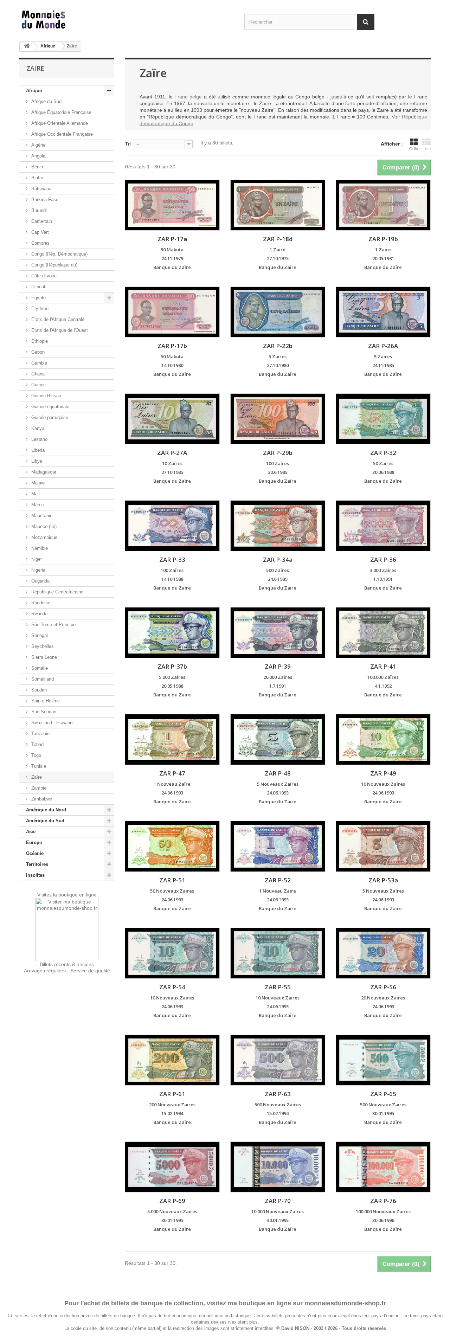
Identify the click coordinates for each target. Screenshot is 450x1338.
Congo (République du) (53, 265)
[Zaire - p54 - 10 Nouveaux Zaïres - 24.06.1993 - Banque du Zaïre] (172, 953)
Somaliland (42, 679)
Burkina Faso (44, 199)
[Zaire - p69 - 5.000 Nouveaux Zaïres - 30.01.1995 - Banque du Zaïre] (172, 1167)
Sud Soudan (43, 711)
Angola (37, 156)
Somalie (39, 668)
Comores (40, 243)
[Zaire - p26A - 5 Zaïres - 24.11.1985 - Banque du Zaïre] (383, 312)
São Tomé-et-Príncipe (53, 624)
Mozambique (43, 537)
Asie (31, 831)
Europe (34, 842)
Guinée (38, 384)
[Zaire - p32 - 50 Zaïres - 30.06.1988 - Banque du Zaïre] (383, 419)
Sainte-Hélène (45, 700)
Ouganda (40, 581)
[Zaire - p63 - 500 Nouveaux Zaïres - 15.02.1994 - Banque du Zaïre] (278, 1060)
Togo (35, 755)
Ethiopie (39, 341)
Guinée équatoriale (49, 406)
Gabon (37, 352)
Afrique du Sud (46, 101)
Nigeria (37, 570)
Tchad (37, 744)
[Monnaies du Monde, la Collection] (84, 20)
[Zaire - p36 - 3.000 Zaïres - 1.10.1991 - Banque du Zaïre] (383, 526)
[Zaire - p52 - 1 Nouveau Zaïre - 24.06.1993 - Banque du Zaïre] (278, 846)
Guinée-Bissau (45, 395)
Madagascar (43, 472)
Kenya (37, 428)
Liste (427, 149)
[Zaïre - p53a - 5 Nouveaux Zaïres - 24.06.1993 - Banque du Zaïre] (383, 846)
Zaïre (36, 777)
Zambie (38, 788)
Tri (128, 144)
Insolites (35, 875)
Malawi (37, 482)
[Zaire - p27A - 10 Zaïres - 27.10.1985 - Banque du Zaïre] (172, 419)
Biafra (36, 177)
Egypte (38, 297)
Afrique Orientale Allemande (59, 123)
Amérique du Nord (46, 809)
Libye (36, 461)
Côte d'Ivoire (43, 275)
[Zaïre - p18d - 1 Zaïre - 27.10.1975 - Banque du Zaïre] (278, 205)
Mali (35, 493)
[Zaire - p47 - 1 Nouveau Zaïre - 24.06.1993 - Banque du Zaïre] (172, 739)
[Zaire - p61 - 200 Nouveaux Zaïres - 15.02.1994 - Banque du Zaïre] (172, 1060)
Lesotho (38, 439)
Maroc (37, 504)
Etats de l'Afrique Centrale (57, 319)
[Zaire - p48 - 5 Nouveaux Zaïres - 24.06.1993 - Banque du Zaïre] (278, 739)
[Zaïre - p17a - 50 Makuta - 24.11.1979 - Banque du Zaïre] (172, 205)
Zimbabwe (41, 799)
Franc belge (188, 96)
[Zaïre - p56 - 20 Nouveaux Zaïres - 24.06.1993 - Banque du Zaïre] (383, 953)
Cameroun (41, 221)
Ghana (37, 374)
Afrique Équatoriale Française (60, 112)
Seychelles (42, 646)
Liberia (37, 450)
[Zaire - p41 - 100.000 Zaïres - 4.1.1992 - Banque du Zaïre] (383, 633)
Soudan (38, 690)
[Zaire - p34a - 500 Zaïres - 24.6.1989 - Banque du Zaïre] (278, 526)
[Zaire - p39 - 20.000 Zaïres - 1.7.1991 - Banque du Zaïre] (278, 633)
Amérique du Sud (45, 820)
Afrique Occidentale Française (61, 134)
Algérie (37, 145)
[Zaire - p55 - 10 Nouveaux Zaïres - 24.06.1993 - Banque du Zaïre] (278, 953)
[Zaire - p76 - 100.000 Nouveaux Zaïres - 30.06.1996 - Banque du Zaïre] (383, 1167)
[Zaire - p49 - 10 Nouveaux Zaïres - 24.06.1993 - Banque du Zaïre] (383, 739)
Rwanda (38, 613)
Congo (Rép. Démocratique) (59, 254)
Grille (413, 149)
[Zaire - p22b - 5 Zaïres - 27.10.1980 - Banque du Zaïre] (278, 312)
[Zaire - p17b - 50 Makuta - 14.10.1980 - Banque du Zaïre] (172, 312)
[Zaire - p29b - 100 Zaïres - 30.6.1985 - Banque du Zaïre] (278, 419)
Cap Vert (39, 232)
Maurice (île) (43, 526)
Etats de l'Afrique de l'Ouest (59, 330)
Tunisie (38, 766)
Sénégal (39, 635)
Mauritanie (41, 515)
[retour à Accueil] (26, 47)
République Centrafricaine (56, 591)
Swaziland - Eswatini (51, 722)
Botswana (40, 188)
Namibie (39, 548)
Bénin (36, 166)
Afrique (47, 46)
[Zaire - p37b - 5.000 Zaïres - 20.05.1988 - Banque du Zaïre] (172, 633)
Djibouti (38, 286)
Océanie (35, 853)
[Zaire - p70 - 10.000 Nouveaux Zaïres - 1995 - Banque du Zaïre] (278, 1167)
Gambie (38, 363)
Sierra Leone (43, 657)
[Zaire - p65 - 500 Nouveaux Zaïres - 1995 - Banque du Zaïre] (383, 1060)
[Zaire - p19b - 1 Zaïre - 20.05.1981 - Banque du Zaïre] (383, 205)
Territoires (37, 864)
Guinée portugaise (49, 417)
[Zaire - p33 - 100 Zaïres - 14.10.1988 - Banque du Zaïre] (172, 526)
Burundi (38, 210)
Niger (36, 559)
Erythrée (39, 308)
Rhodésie (40, 602)
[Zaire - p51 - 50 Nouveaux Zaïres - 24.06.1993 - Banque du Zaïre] (172, 846)
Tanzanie (40, 733)
